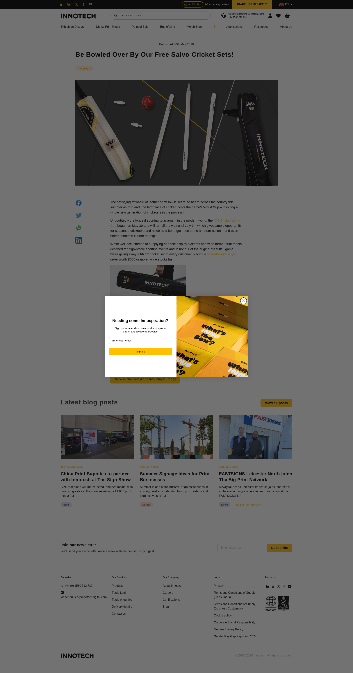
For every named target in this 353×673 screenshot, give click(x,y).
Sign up (140, 351)
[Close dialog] (243, 301)
